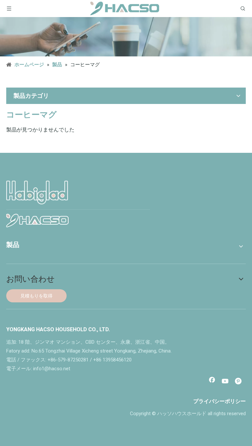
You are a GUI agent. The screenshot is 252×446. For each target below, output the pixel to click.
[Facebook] (212, 381)
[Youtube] (225, 381)
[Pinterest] (239, 381)
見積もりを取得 (36, 295)
